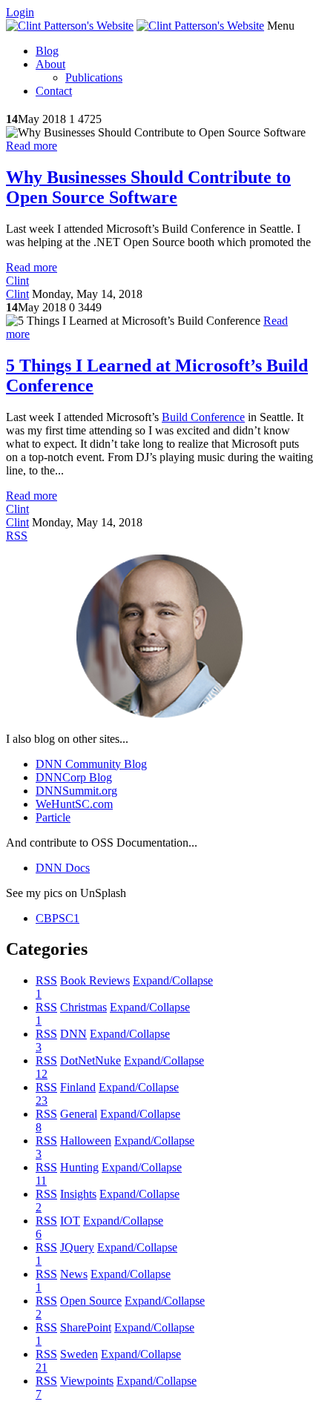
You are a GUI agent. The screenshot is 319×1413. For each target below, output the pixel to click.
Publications (93, 77)
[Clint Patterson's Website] (70, 25)
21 (41, 1367)
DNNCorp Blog (74, 777)
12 (41, 1074)
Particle (53, 817)
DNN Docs (63, 867)
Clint (17, 280)
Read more (31, 145)
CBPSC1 (57, 918)
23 (41, 1100)
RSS (46, 980)
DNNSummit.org (76, 790)
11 (41, 1180)
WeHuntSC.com (74, 804)
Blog (47, 50)
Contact (54, 91)
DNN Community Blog (91, 764)
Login (20, 12)
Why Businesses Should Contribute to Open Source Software (148, 187)
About (50, 64)
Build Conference (203, 417)
